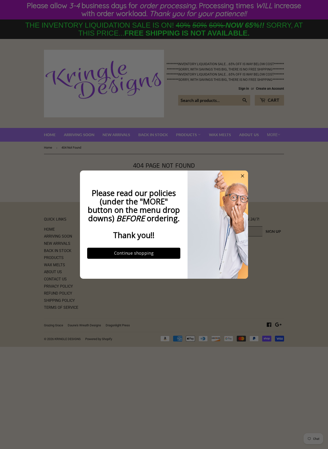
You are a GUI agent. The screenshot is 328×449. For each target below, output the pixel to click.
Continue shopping (134, 253)
